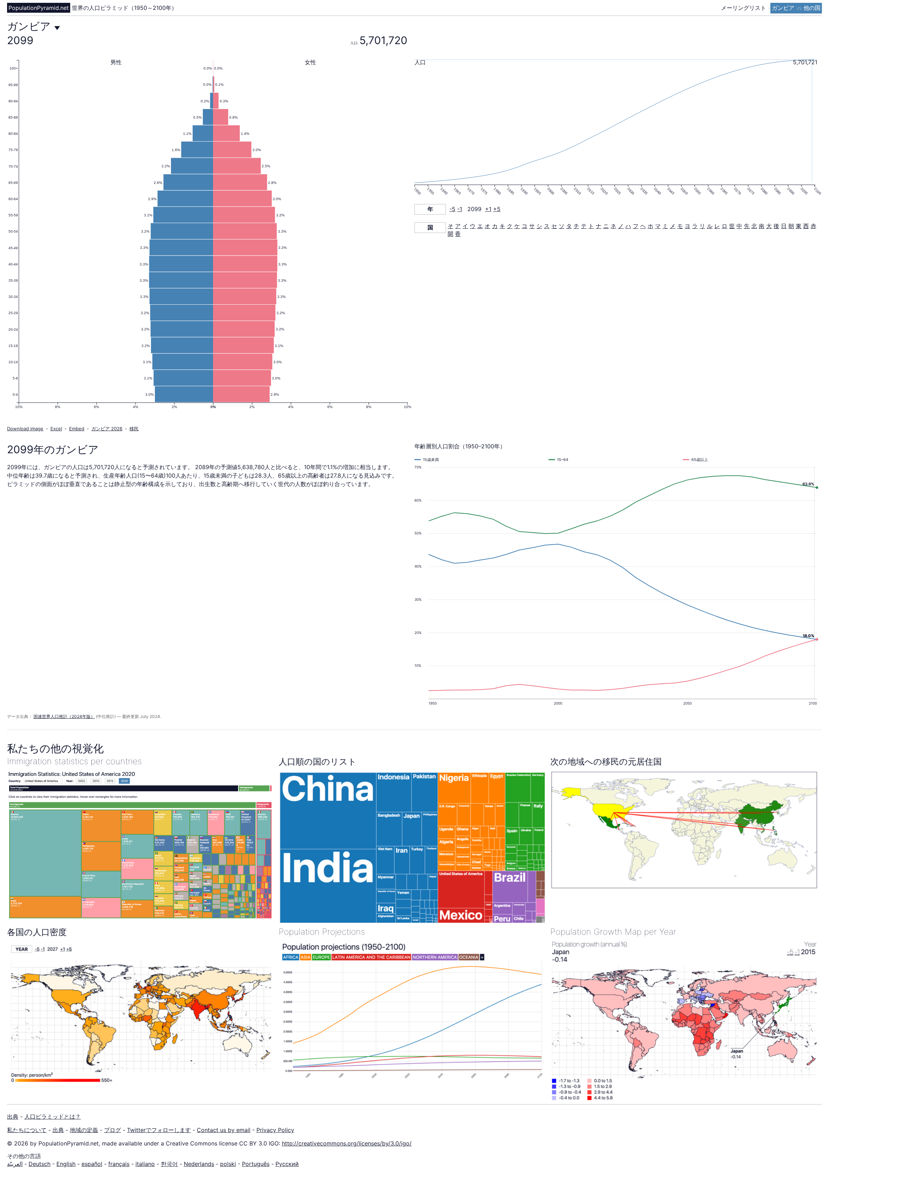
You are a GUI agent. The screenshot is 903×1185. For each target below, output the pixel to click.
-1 (459, 209)
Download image (25, 428)
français (118, 1163)
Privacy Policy (275, 1129)
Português (255, 1163)
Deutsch (39, 1163)
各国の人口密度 (37, 932)
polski (228, 1163)
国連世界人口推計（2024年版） (64, 716)
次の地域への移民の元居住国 (606, 761)
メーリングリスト (744, 7)
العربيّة (15, 1163)
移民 (134, 428)
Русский (287, 1163)
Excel (56, 428)
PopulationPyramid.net (38, 7)
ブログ (112, 1129)
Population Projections (322, 932)
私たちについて (27, 1129)
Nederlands (199, 1163)
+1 (488, 209)
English (65, 1163)
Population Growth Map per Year (613, 932)
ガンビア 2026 (106, 428)
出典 (12, 1116)
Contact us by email (223, 1129)
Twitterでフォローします (159, 1129)
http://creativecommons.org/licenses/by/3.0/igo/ (347, 1143)
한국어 (169, 1163)
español (91, 1163)
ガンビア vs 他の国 (796, 7)
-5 (452, 209)
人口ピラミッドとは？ (52, 1116)
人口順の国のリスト (318, 761)
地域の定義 (84, 1129)
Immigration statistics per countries (74, 761)
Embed (76, 428)
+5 (497, 209)
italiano (145, 1163)
